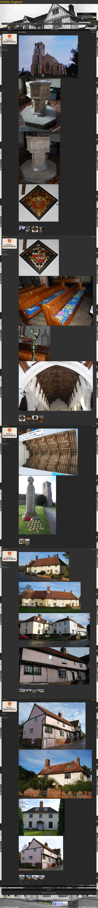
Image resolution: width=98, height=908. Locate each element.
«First (68, 885)
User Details (49, 23)
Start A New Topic (89, 28)
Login (94, 17)
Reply (95, 28)
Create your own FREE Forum (44, 903)
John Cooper (5, 31)
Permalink (93, 32)
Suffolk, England (5, 26)
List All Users (22, 23)
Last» (76, 885)
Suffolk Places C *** (14, 26)
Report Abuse (48, 904)
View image (20, 422)
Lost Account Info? (92, 21)
